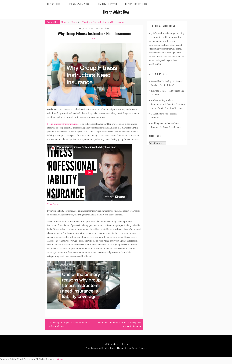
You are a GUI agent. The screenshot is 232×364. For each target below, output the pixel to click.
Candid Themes (138, 348)
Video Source (53, 204)
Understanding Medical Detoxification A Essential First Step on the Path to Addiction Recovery (168, 104)
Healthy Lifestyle (107, 4)
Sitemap (60, 359)
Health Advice (103, 28)
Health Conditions (136, 4)
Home (94, 38)
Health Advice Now (116, 12)
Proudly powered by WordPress (100, 348)
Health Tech (54, 4)
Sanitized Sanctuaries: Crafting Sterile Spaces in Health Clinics (119, 324)
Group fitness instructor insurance (63, 123)
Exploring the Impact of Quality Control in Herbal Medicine (69, 324)
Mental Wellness (79, 4)
